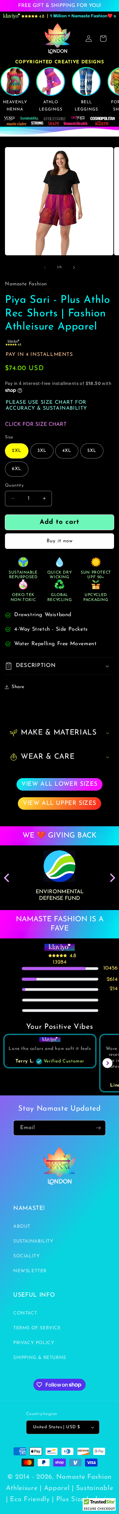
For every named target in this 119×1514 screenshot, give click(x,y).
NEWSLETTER (30, 1271)
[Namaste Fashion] (99, 1506)
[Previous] (7, 877)
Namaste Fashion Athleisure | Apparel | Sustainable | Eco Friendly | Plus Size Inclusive (59, 1488)
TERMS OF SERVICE (37, 1328)
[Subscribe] (98, 1128)
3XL (42, 450)
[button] (59, 666)
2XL (16, 450)
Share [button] (18, 686)
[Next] (111, 877)
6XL (16, 468)
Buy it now (60, 541)
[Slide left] (45, 267)
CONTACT (25, 1313)
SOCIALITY (26, 1256)
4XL (66, 450)
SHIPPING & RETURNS (39, 1357)
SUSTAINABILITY (33, 1241)
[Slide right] (74, 267)
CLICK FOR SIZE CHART (35, 424)
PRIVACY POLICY (33, 1343)
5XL (92, 450)
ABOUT (21, 1226)
